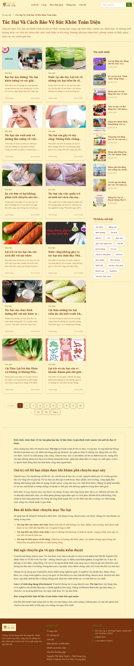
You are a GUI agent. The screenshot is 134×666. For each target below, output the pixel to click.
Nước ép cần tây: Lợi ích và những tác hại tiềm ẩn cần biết (65, 80)
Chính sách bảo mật (56, 647)
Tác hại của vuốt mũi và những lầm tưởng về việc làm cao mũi (21, 139)
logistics (113, 271)
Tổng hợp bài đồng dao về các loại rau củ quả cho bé (118, 139)
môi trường (100, 249)
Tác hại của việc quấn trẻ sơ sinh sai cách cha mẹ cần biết (64, 197)
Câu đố (82, 4)
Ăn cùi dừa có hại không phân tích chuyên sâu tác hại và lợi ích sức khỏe (21, 197)
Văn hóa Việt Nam (103, 276)
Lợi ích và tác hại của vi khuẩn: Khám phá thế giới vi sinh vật (64, 372)
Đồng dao (71, 4)
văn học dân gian (115, 265)
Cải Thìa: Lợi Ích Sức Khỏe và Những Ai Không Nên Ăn (21, 372)
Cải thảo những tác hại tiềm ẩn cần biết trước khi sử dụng (65, 313)
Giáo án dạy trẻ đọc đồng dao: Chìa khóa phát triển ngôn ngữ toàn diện (117, 110)
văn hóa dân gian (103, 254)
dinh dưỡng (100, 232)
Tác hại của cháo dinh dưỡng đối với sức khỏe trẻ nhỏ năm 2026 (22, 313)
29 (38, 412)
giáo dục (119, 238)
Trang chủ (6, 15)
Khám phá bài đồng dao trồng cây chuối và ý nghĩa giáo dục (117, 169)
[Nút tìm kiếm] (129, 5)
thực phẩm (100, 260)
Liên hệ (50, 639)
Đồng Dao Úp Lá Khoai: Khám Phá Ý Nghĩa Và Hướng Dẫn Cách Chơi (117, 201)
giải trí (98, 238)
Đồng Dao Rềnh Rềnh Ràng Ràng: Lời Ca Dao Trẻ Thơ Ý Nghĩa (117, 124)
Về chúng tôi (53, 635)
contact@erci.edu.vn (103, 640)
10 (80, 405)
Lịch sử (34, 4)
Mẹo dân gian (56, 4)
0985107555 (100, 637)
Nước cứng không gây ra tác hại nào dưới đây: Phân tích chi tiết (65, 255)
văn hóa (119, 254)
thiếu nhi (99, 265)
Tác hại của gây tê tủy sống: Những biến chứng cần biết (63, 139)
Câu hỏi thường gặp (56, 652)
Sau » (55, 412)
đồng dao (113, 227)
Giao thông (115, 260)
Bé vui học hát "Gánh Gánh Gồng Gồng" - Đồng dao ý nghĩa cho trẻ (118, 80)
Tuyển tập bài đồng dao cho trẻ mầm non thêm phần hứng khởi (118, 185)
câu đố (120, 243)
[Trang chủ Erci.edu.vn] (9, 5)
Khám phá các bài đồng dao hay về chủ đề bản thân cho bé (117, 94)
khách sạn (100, 271)
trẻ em (113, 249)
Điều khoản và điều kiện (58, 643)
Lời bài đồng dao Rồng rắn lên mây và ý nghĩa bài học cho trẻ (118, 63)
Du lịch (114, 232)
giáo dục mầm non (104, 243)
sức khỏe (99, 227)
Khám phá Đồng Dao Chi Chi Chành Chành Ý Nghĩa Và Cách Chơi (118, 154)
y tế (108, 238)
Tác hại (8, 73)
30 (46, 412)
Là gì (43, 4)
